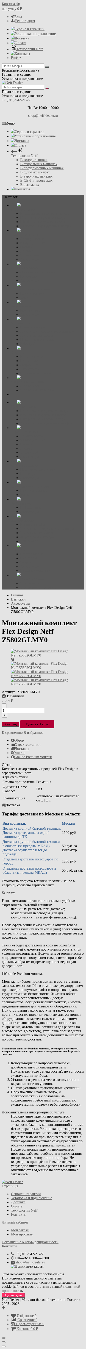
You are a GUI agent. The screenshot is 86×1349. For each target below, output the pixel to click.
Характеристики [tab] (28, 744)
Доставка (22, 38)
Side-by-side (29, 344)
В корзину (10, 724)
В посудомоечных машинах (42, 168)
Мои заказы (20, 1230)
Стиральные (29, 386)
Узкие (24, 297)
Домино (26, 251)
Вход (18, 17)
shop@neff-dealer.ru (43, 115)
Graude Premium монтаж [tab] (33, 757)
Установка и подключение (35, 34)
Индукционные (32, 243)
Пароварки (28, 276)
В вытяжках (29, 184)
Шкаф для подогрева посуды (42, 222)
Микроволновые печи (37, 272)
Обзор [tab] (19, 740)
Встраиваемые (31, 357)
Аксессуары (29, 259)
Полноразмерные (33, 293)
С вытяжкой (29, 255)
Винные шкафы (32, 327)
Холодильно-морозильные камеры (47, 331)
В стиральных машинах (38, 164)
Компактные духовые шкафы (43, 218)
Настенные (29, 361)
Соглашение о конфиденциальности (30, 1242)
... (12, 394)
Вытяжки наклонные (36, 373)
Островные (29, 365)
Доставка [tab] (22, 749)
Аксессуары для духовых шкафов (46, 226)
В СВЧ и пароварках (36, 180)
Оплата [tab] (19, 753)
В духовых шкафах (35, 172)
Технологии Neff (29, 49)
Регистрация (25, 21)
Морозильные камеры (37, 340)
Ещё (15, 58)
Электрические (32, 239)
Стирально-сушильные (38, 390)
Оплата (20, 43)
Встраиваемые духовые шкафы (44, 213)
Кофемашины (31, 310)
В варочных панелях (36, 176)
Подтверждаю (13, 1295)
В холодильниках (33, 160)
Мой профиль (22, 1234)
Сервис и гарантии (29, 29)
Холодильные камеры (37, 335)
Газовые (26, 247)
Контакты (22, 54)
